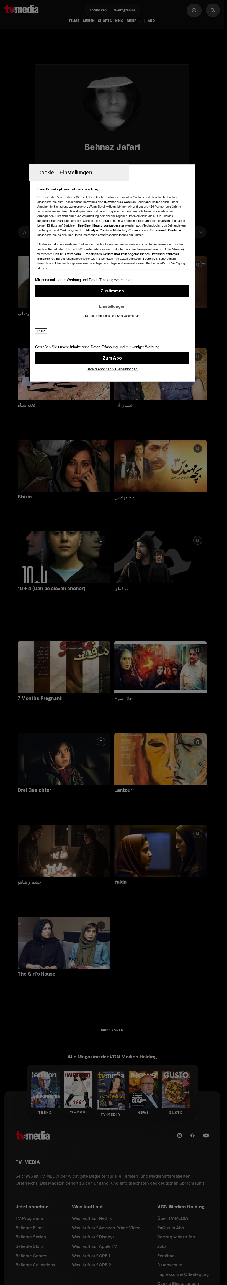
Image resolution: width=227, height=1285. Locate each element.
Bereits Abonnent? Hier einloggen (112, 369)
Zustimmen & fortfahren (112, 291)
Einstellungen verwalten (112, 306)
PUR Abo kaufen (112, 358)
